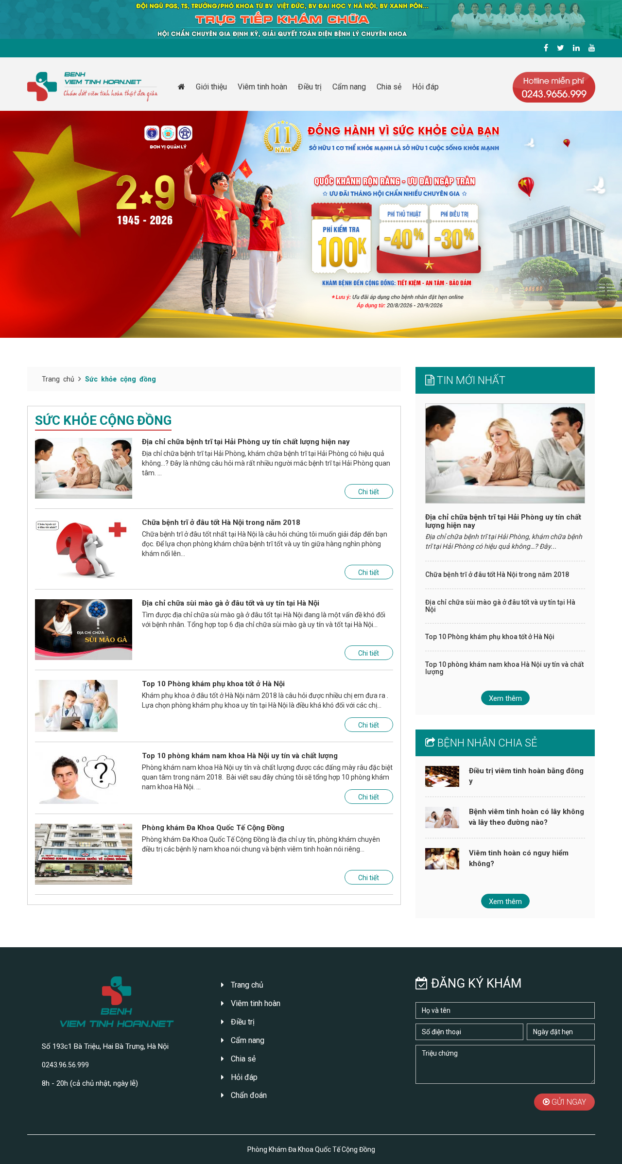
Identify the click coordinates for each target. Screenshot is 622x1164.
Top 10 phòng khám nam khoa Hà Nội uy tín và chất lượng (240, 756)
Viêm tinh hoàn (262, 86)
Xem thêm (505, 698)
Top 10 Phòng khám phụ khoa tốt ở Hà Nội (213, 684)
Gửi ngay (568, 1102)
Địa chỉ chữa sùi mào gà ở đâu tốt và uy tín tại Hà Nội (230, 603)
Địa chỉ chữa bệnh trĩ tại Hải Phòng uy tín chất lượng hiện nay (246, 442)
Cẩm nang (349, 86)
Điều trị (310, 86)
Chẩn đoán (248, 1095)
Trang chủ (58, 379)
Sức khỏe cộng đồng (120, 379)
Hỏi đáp (425, 86)
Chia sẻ (389, 86)
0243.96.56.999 (65, 1065)
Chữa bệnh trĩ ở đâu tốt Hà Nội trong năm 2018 (221, 523)
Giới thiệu (211, 86)
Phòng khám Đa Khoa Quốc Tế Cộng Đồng (213, 828)
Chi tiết (368, 492)
